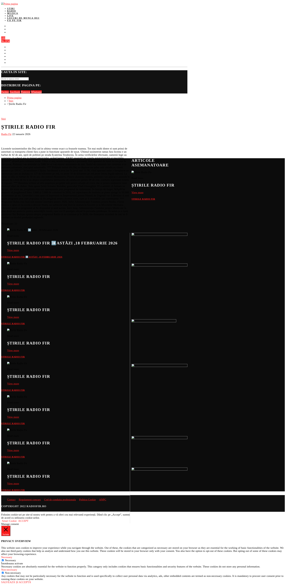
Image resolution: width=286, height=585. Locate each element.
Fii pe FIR (14, 20)
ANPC (102, 499)
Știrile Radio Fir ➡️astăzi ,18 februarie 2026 (31, 257)
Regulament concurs (30, 499)
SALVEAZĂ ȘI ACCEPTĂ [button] (16, 582)
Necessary (10, 560)
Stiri (11, 8)
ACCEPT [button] (23, 520)
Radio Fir (6, 134)
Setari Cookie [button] (9, 520)
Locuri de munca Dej (23, 18)
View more (137, 192)
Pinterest (25, 91)
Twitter (5, 91)
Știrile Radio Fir (143, 199)
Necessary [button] (6, 557)
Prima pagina (14, 97)
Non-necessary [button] (9, 569)
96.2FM (5, 41)
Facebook (15, 91)
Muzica (12, 13)
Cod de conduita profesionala (60, 499)
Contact (11, 499)
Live (10, 16)
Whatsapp (36, 91)
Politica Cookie (87, 499)
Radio (11, 11)
